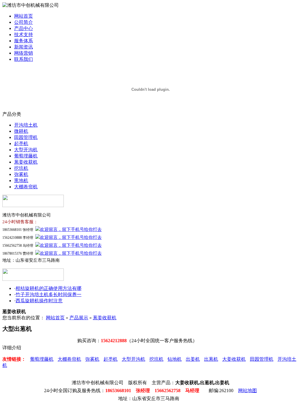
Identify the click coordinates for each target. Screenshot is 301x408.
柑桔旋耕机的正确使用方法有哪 (48, 288)
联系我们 (23, 59)
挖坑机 (21, 168)
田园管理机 (26, 137)
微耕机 (21, 131)
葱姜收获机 (26, 161)
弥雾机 (21, 174)
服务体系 (23, 40)
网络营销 (23, 53)
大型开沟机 (26, 149)
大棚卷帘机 (26, 186)
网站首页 (23, 16)
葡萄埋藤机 (26, 155)
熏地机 (21, 180)
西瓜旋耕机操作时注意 (39, 300)
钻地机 (175, 359)
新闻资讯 (23, 46)
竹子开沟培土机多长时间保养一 (48, 294)
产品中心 (23, 28)
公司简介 (23, 22)
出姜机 (193, 359)
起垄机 (21, 143)
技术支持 (23, 34)
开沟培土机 (26, 124)
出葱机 (211, 359)
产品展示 (78, 317)
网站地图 (247, 390)
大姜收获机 (234, 359)
